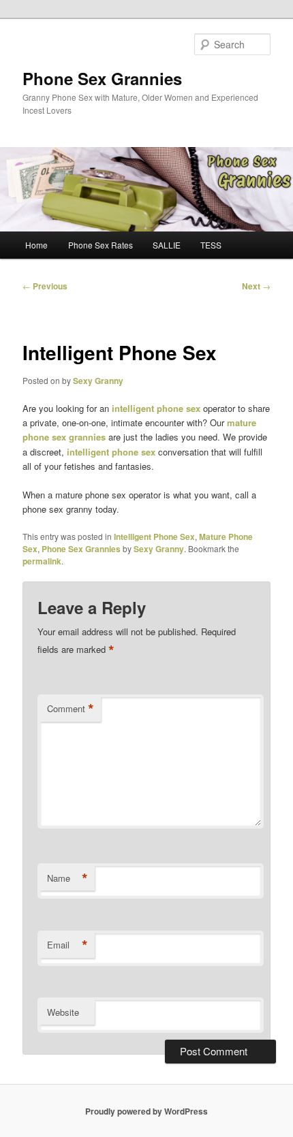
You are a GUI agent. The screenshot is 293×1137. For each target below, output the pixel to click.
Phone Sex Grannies (102, 78)
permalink (41, 561)
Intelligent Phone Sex (154, 536)
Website (63, 1012)
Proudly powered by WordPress (146, 1111)
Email (67, 945)
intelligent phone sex (156, 408)
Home (36, 245)
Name (67, 878)
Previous (44, 286)
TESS (210, 245)
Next (256, 286)
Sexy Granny (98, 380)
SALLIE (167, 245)
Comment (70, 709)
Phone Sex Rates (100, 245)
